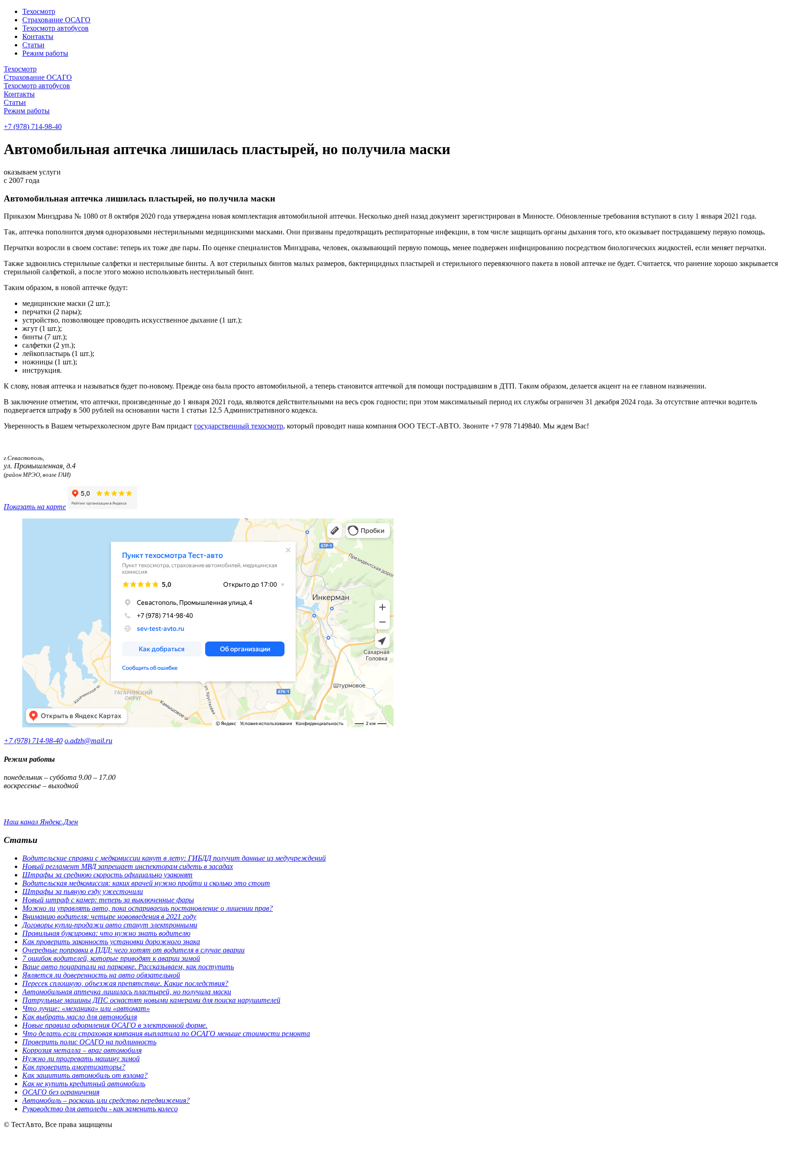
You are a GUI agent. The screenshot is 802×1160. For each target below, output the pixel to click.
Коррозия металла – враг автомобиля (82, 1050)
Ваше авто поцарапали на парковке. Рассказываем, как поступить (128, 967)
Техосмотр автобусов (55, 28)
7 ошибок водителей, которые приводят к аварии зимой (111, 958)
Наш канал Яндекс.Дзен (41, 822)
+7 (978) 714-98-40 (33, 126)
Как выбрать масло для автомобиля (79, 1017)
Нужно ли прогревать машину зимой (81, 1059)
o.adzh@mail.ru (88, 741)
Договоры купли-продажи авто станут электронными (109, 925)
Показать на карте (35, 507)
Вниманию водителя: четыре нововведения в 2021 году (109, 916)
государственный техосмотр (238, 426)
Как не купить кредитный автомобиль (83, 1084)
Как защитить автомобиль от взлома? (85, 1075)
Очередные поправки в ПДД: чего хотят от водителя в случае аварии (133, 950)
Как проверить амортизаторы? (73, 1067)
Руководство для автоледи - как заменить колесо (100, 1109)
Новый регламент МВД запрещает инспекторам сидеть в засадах (127, 866)
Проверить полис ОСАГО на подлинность (89, 1042)
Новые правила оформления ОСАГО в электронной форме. (114, 1025)
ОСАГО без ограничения (60, 1092)
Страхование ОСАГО (56, 20)
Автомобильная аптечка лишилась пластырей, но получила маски (126, 992)
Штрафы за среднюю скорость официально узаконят (107, 875)
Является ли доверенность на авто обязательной (101, 975)
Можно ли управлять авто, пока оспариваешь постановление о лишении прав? (147, 908)
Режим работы (45, 53)
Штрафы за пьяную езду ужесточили (82, 891)
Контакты (37, 36)
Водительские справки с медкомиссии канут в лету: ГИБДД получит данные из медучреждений (174, 858)
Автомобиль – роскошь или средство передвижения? (106, 1100)
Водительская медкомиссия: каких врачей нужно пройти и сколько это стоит (146, 883)
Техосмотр (38, 11)
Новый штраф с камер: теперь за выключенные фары (108, 900)
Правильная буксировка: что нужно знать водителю (106, 933)
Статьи (33, 45)
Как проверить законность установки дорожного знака (111, 942)
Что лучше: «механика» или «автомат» (86, 1008)
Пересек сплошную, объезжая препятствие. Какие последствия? (125, 983)
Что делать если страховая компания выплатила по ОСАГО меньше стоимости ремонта (166, 1033)
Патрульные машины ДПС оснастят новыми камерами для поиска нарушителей (151, 1000)
